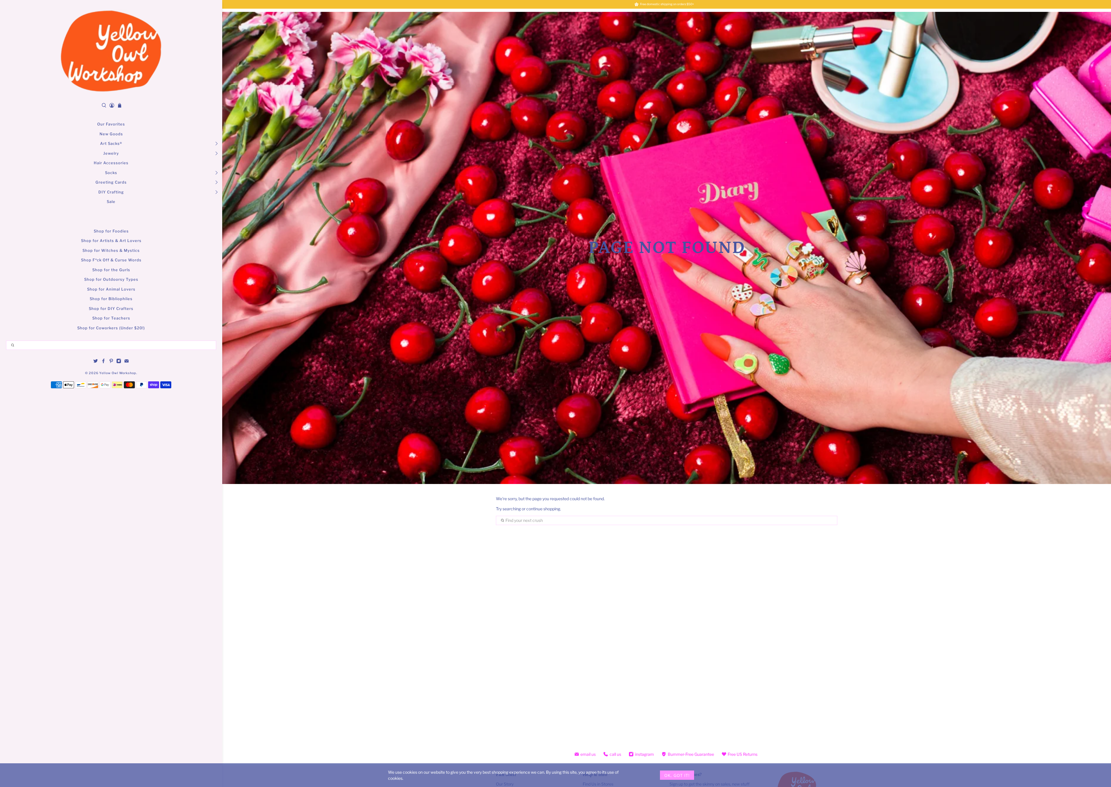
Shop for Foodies (111, 231)
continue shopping (543, 508)
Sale (111, 201)
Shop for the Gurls (111, 269)
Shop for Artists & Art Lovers (111, 240)
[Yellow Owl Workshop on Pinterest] (111, 362)
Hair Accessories (111, 162)
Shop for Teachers (111, 318)
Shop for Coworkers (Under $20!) (111, 328)
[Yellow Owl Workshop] (111, 51)
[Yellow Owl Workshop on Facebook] (103, 362)
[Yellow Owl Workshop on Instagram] (119, 362)
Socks (111, 172)
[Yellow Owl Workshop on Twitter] (96, 362)
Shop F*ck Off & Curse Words (111, 260)
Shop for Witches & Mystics (111, 250)
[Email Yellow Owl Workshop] (126, 362)
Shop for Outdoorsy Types (111, 279)
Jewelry (111, 153)
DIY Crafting (111, 192)
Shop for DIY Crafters (111, 308)
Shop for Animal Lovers (111, 289)
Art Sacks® (111, 143)
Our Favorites (111, 124)
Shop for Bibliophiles (111, 298)
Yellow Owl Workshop (117, 373)
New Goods (111, 134)
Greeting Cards (111, 182)
